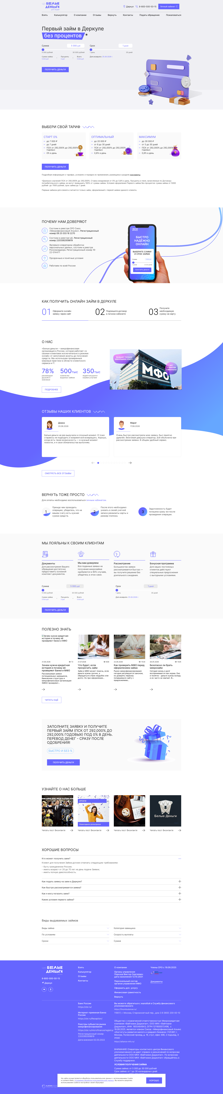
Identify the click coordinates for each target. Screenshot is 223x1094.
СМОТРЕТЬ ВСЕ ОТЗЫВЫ (58, 473)
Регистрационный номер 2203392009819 (70, 239)
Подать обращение (149, 15)
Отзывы (97, 15)
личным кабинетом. (96, 500)
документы (135, 175)
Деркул (48, 983)
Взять (45, 15)
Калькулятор (60, 15)
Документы (157, 981)
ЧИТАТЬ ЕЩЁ (51, 700)
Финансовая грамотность (127, 992)
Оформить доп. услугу (126, 988)
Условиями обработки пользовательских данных (94, 1080)
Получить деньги (55, 69)
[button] (94, 463)
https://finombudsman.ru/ (125, 1009)
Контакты (128, 15)
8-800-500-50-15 (147, 6)
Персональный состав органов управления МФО (127, 982)
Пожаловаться (173, 15)
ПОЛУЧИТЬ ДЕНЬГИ (55, 167)
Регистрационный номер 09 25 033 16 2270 (74, 232)
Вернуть (112, 15)
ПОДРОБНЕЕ (51, 389)
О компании (80, 15)
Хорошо (154, 1080)
